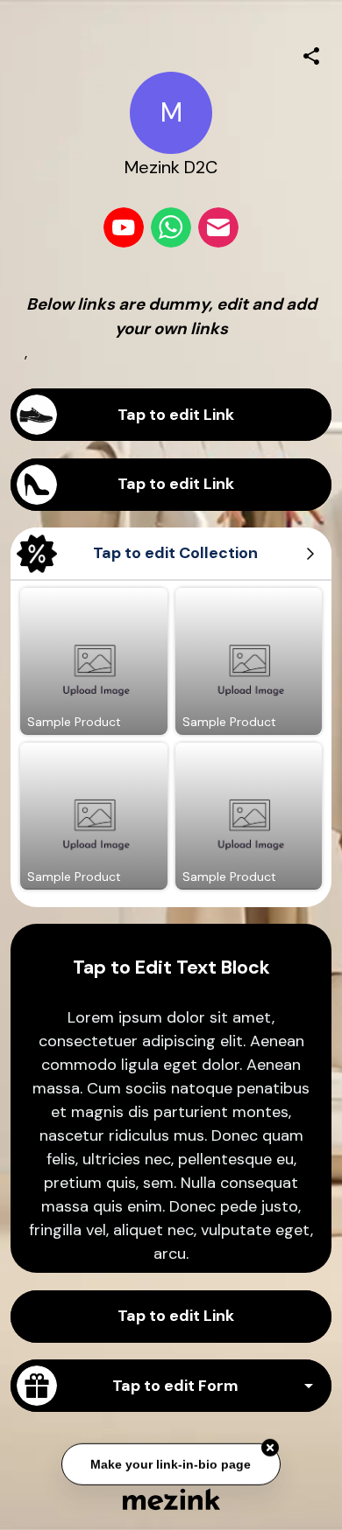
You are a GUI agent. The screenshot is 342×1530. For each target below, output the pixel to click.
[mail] (218, 227)
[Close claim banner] (270, 1447)
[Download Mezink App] (171, 1499)
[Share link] (311, 53)
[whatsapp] (171, 227)
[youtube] (123, 227)
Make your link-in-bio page (171, 1464)
